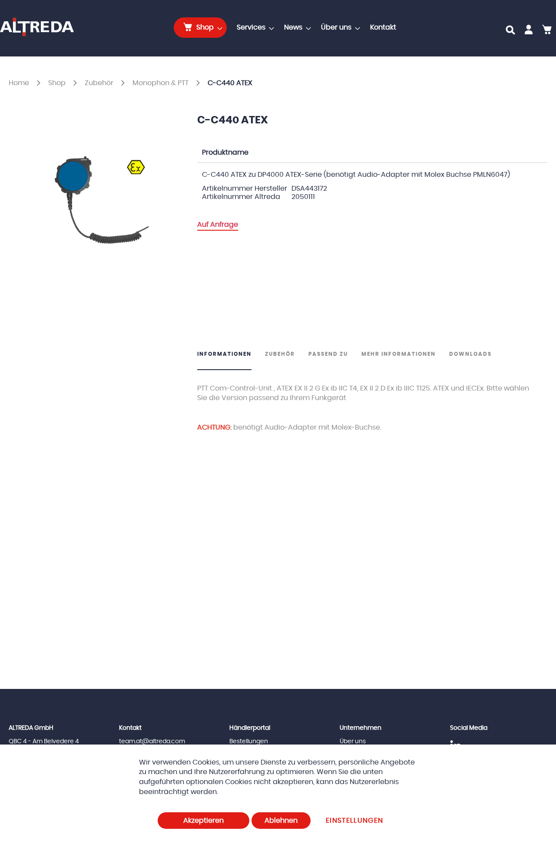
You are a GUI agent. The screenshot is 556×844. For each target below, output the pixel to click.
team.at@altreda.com (152, 741)
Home (20, 82)
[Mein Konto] (529, 31)
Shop (57, 82)
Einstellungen (355, 820)
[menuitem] (200, 27)
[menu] (287, 27)
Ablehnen (281, 820)
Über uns (353, 741)
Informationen (224, 354)
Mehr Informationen (398, 354)
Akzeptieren (203, 820)
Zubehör (100, 82)
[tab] (227, 360)
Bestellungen (248, 741)
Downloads (470, 354)
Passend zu (328, 354)
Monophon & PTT (161, 82)
